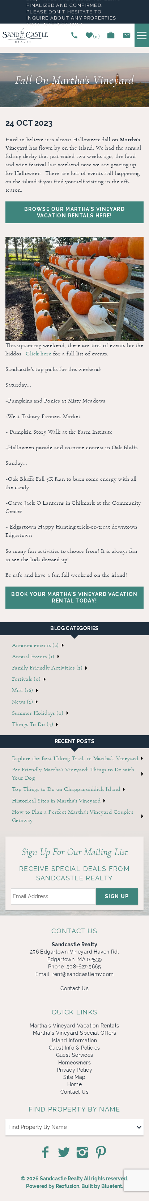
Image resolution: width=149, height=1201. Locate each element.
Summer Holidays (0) (38, 713)
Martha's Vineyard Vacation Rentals (74, 1026)
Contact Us (74, 988)
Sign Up (117, 896)
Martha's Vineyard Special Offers (74, 1033)
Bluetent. (112, 1186)
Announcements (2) (35, 645)
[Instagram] (82, 1152)
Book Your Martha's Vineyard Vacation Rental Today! (74, 597)
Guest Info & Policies (74, 1048)
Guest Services (74, 1055)
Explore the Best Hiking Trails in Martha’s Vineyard (75, 758)
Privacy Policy (74, 1070)
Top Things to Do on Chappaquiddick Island (66, 789)
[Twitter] (64, 1152)
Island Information (74, 1040)
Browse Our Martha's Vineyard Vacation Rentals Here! (74, 212)
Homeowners (74, 1063)
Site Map (74, 1077)
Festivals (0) (26, 679)
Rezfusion (67, 1186)
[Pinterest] (101, 1152)
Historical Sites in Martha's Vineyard (56, 801)
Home (74, 1084)
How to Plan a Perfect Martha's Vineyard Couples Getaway (72, 816)
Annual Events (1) (33, 656)
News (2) (22, 702)
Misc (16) (22, 690)
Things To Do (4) (33, 724)
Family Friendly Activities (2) (47, 668)
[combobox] (74, 1127)
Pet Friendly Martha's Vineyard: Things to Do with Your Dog (73, 774)
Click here (38, 353)
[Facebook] (46, 1152)
